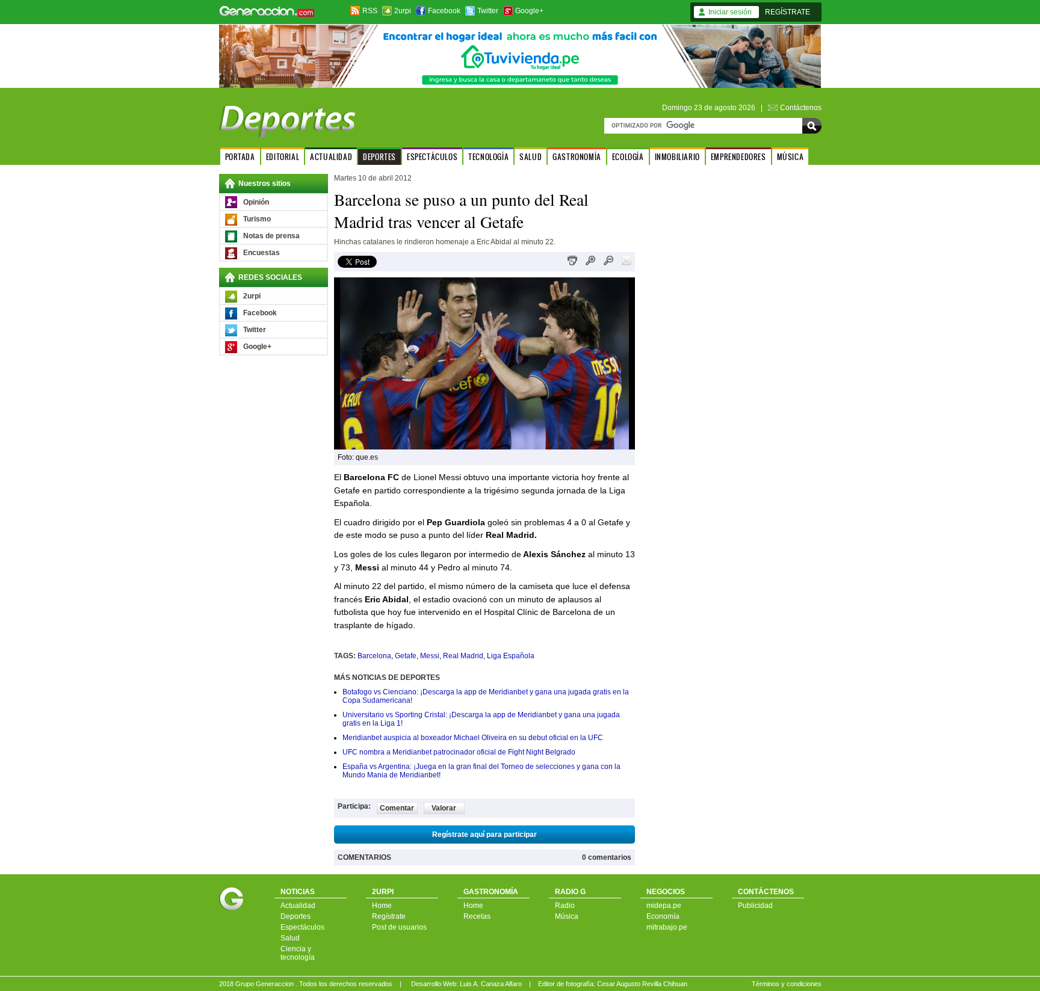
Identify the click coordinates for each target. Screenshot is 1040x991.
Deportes (295, 916)
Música (566, 916)
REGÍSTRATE (787, 12)
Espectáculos (302, 927)
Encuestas (261, 253)
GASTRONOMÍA (576, 157)
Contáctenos (801, 107)
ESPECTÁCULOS (432, 157)
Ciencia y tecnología (297, 953)
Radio (565, 905)
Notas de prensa (271, 236)
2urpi (402, 11)
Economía (662, 916)
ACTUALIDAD (331, 157)
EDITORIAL (282, 157)
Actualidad (297, 905)
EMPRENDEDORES (738, 157)
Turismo (257, 219)
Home (382, 905)
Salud (290, 938)
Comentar (397, 808)
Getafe (405, 656)
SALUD (530, 157)
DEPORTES (379, 157)
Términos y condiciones (787, 983)
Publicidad (755, 905)
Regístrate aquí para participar (484, 834)
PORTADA (240, 157)
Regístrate (389, 916)
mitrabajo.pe (666, 927)
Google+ (529, 11)
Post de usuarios (399, 927)
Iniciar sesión (730, 12)
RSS (369, 11)
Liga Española (510, 656)
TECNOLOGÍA (488, 157)
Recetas (477, 916)
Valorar (444, 808)
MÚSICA (790, 157)
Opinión (256, 202)
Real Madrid (463, 656)
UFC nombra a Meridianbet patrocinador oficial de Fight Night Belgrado (458, 752)
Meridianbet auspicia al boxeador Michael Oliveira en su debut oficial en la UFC (472, 737)
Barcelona (374, 656)
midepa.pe (663, 905)
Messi (429, 656)
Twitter (487, 11)
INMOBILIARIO (677, 157)
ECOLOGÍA (628, 157)
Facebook (444, 11)
